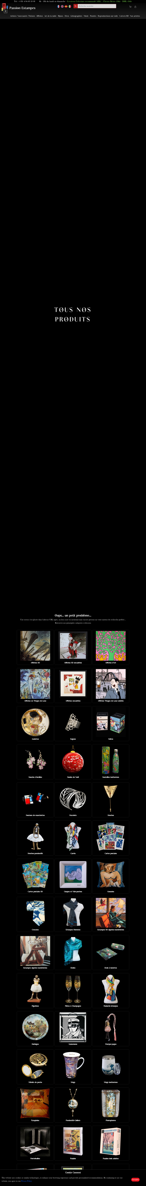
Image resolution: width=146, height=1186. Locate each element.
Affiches (39, 16)
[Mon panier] (131, 7)
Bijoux (60, 16)
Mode (86, 16)
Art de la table (50, 16)
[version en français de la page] (58, 6)
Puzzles (93, 16)
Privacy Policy (26, 1181)
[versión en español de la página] (66, 6)
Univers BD (124, 16)
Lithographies (76, 16)
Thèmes (31, 16)
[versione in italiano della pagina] (69, 6)
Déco (67, 16)
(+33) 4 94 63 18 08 (27, 1)
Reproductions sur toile (108, 16)
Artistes (13, 16)
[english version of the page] (62, 6)
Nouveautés (22, 16)
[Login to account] (135, 7)
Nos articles (135, 16)
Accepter (135, 1180)
